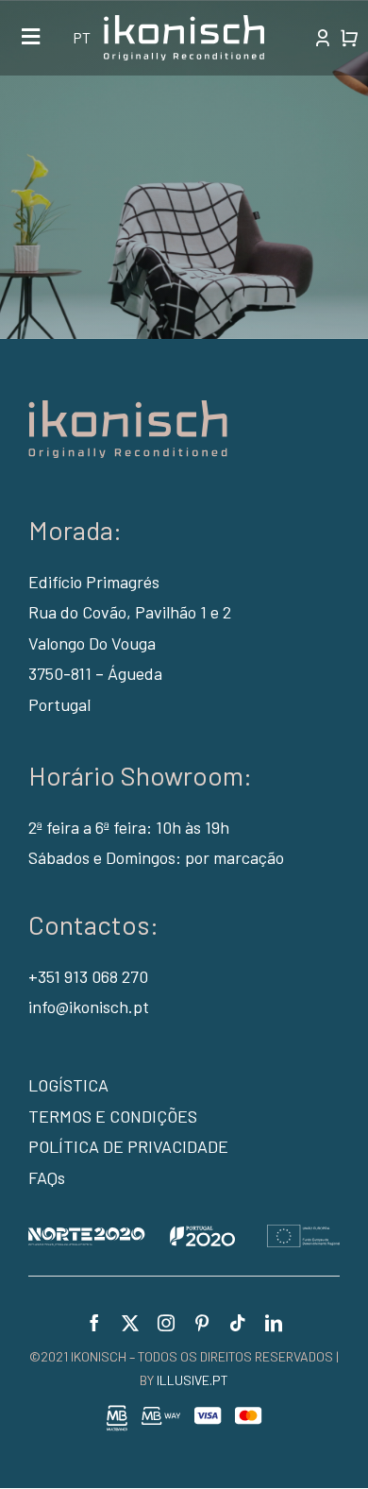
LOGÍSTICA (68, 1084)
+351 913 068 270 (88, 976)
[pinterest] (201, 1322)
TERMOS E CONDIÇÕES (112, 1116)
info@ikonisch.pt (88, 1006)
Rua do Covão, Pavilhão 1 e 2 (129, 611)
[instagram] (166, 1322)
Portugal (59, 704)
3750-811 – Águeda (95, 673)
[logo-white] (184, 23)
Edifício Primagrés (93, 581)
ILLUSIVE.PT (192, 1380)
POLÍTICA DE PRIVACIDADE (128, 1146)
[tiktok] (237, 1322)
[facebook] (94, 1322)
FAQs (46, 1177)
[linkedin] (273, 1322)
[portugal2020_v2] (184, 1233)
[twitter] (130, 1322)
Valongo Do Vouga (92, 643)
